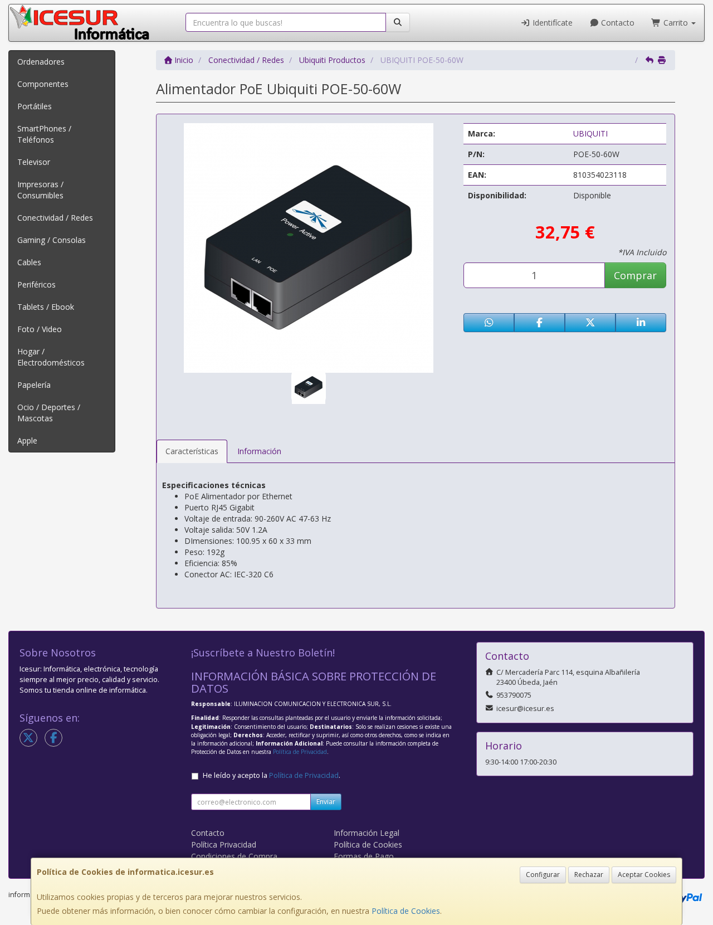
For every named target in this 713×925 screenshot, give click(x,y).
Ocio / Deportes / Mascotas (48, 412)
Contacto (616, 22)
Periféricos (36, 284)
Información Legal (366, 832)
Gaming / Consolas (51, 240)
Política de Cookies (406, 910)
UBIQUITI (590, 133)
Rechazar (588, 874)
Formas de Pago (364, 856)
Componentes (43, 84)
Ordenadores (41, 61)
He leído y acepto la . (271, 775)
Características (191, 451)
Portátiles (34, 106)
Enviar (325, 801)
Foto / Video (39, 329)
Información (259, 451)
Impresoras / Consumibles (40, 190)
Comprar (635, 275)
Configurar (543, 874)
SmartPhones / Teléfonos (44, 134)
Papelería (34, 384)
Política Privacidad (223, 844)
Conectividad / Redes (55, 217)
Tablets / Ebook (45, 306)
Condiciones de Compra (234, 856)
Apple (27, 440)
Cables (29, 262)
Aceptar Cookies (644, 874)
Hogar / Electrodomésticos (51, 357)
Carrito (675, 22)
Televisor (33, 162)
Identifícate (551, 22)
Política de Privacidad (300, 752)
